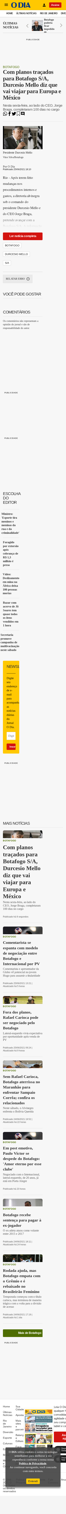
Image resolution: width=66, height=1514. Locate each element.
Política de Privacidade (32, 1463)
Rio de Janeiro (49, 13)
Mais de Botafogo (29, 1332)
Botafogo (11, 67)
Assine (55, 4)
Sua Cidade (20, 1408)
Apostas (20, 1415)
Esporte (7, 1437)
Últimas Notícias (26, 13)
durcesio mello (16, 254)
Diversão (8, 1432)
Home (9, 13)
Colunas (7, 1443)
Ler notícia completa (22, 236)
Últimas (10, 25)
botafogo (12, 245)
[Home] (21, 6)
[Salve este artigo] (18, 114)
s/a (7, 262)
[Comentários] (23, 114)
